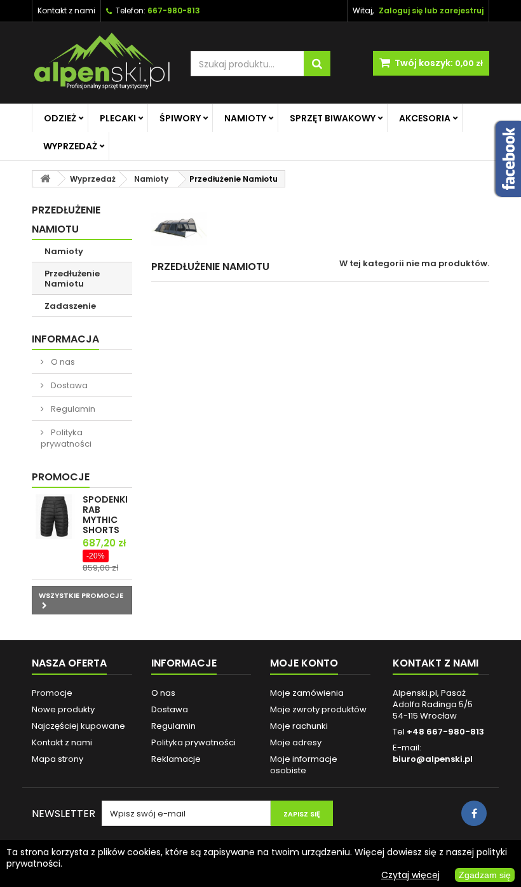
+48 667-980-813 (445, 732)
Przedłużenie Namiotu (72, 278)
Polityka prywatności (66, 438)
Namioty (245, 118)
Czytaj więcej (410, 875)
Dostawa (68, 385)
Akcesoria (424, 118)
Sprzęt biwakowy (333, 118)
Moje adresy (295, 742)
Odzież (60, 118)
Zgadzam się (485, 875)
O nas (62, 362)
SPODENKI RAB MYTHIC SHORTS (105, 514)
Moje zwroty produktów (318, 709)
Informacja (65, 339)
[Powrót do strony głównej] (45, 179)
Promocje (61, 477)
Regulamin (72, 409)
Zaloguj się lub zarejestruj (431, 10)
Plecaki (118, 118)
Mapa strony (57, 759)
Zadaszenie (70, 306)
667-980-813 (173, 10)
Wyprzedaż (70, 146)
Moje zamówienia (307, 693)
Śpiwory (180, 118)
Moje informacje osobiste (303, 764)
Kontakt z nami (66, 10)
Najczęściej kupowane (78, 726)
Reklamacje (176, 759)
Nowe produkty (63, 709)
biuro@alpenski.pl (433, 759)
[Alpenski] (102, 63)
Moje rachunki (299, 726)
